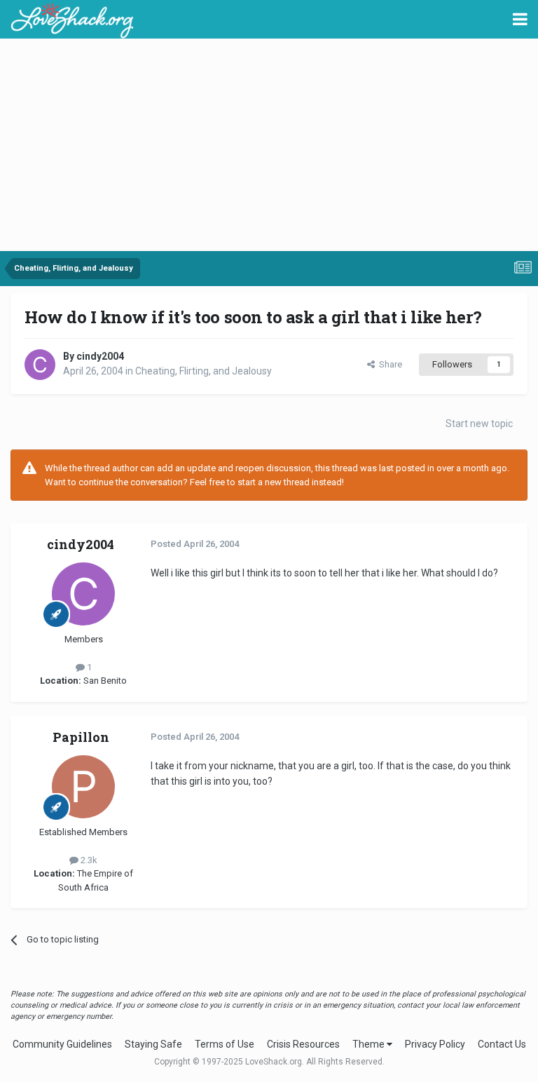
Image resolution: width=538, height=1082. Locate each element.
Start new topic (479, 423)
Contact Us (502, 1044)
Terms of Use (224, 1044)
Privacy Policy (435, 1044)
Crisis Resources (303, 1044)
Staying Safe (153, 1044)
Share (388, 364)
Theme (369, 1044)
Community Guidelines (62, 1044)
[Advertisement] (269, 146)
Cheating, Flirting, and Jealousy (203, 371)
